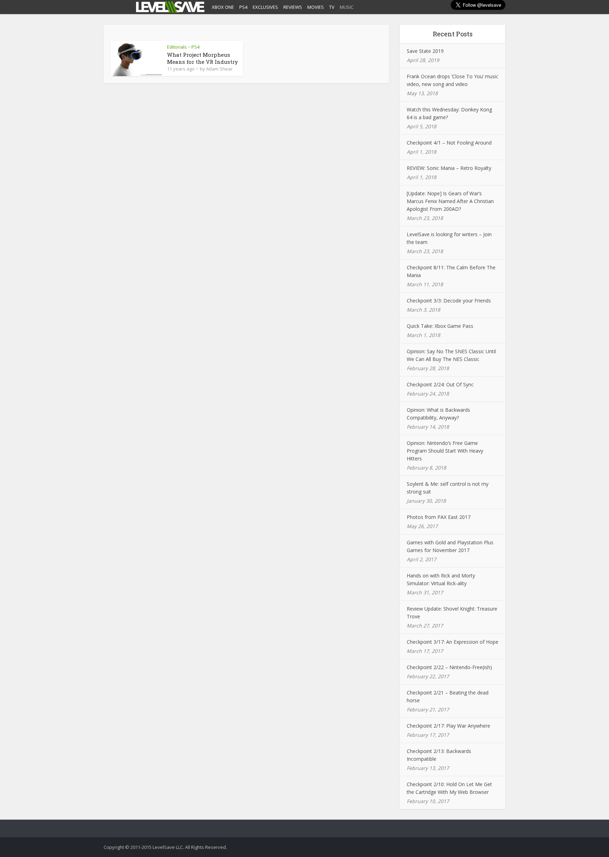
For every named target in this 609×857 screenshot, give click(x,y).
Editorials (177, 47)
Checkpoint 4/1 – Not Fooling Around (449, 142)
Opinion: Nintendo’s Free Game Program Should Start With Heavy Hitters (445, 451)
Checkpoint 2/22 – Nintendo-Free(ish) (449, 667)
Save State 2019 (425, 51)
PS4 (243, 7)
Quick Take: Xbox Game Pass (440, 326)
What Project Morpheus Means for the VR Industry (202, 58)
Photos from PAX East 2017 (438, 517)
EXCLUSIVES (265, 7)
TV (331, 7)
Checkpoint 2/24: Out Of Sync (440, 384)
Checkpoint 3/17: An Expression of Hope (452, 641)
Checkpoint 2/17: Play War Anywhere (448, 725)
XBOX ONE (223, 7)
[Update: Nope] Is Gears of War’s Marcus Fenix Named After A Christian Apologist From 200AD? (450, 201)
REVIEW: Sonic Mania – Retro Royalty (449, 168)
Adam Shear (219, 69)
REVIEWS (292, 7)
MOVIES (315, 7)
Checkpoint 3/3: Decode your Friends (449, 300)
